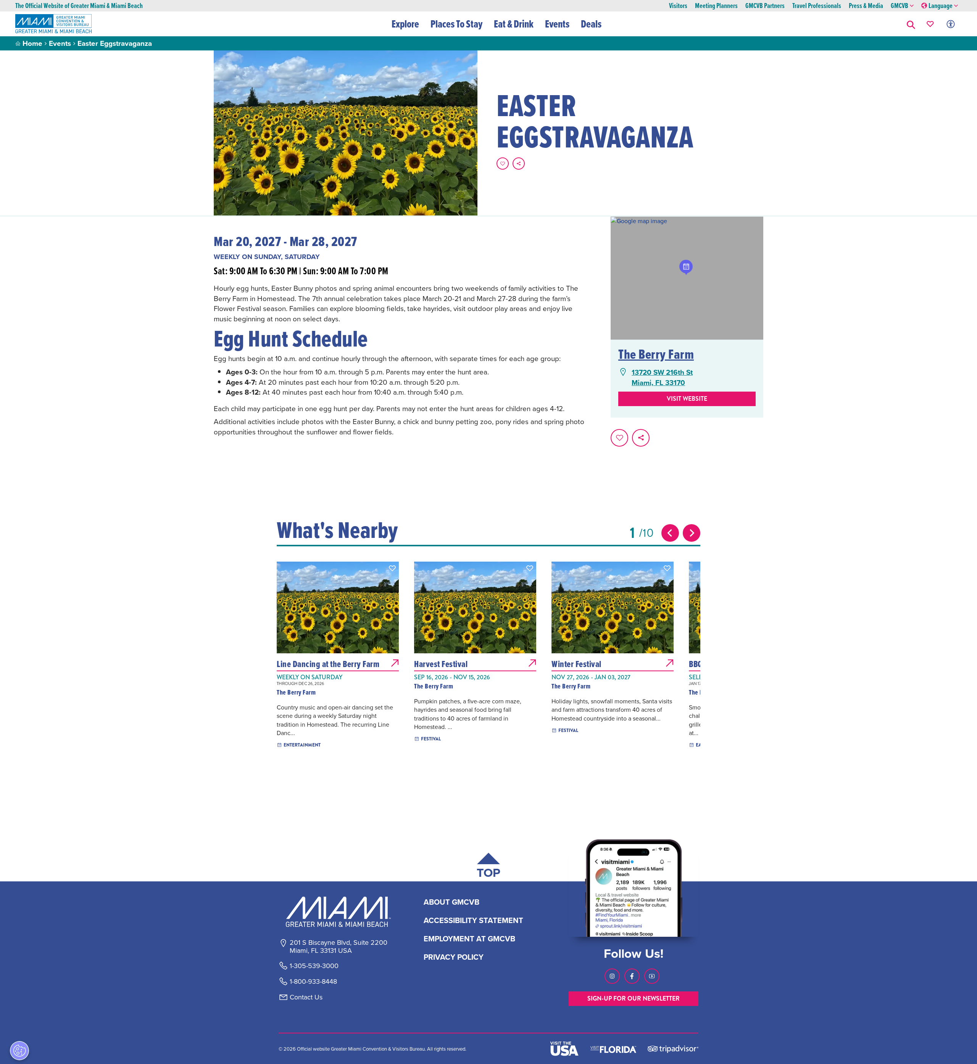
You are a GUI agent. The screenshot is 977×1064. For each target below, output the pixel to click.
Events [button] (557, 23)
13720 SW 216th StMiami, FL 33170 (662, 377)
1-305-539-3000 (314, 966)
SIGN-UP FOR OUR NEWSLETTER (633, 998)
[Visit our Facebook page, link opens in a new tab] (632, 976)
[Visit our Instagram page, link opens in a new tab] (612, 976)
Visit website (687, 398)
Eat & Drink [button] (514, 23)
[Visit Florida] (613, 1049)
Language (941, 6)
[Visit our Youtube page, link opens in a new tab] (651, 976)
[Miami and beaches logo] (338, 911)
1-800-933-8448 (313, 981)
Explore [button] (405, 23)
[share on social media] (519, 163)
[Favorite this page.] (503, 163)
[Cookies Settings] (19, 1050)
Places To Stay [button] (456, 23)
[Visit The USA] (564, 1048)
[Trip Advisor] (673, 1048)
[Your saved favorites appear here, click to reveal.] (930, 23)
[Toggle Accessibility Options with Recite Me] (951, 23)
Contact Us (306, 997)
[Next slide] (691, 533)
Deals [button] (591, 23)
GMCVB (899, 6)
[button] (911, 23)
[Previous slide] (670, 533)
